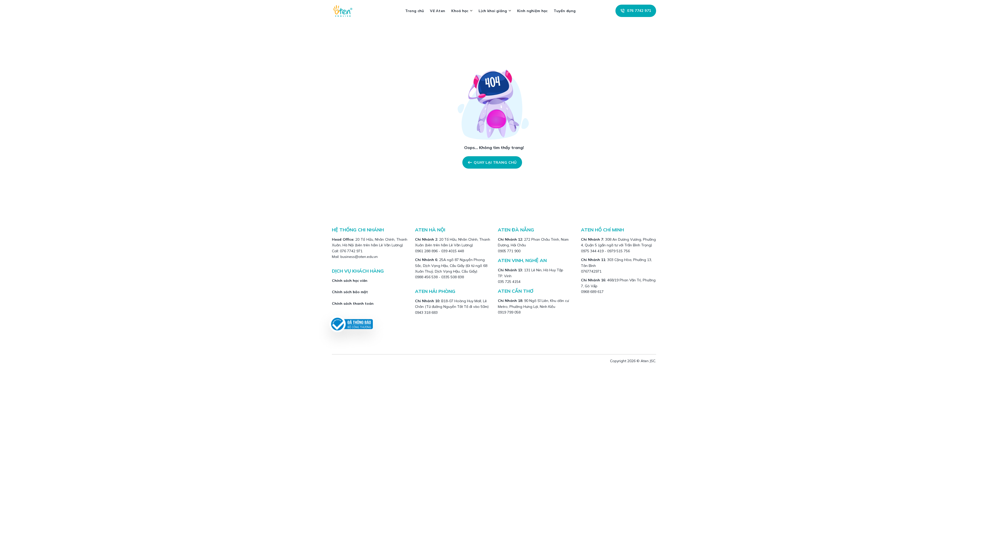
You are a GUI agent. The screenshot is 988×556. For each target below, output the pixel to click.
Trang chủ (414, 10)
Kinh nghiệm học (532, 10)
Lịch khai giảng (493, 10)
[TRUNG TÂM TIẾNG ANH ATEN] (345, 10)
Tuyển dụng (565, 10)
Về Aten (437, 10)
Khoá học (459, 10)
